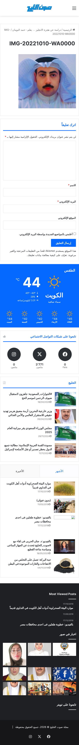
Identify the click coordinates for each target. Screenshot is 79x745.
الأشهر (59, 471)
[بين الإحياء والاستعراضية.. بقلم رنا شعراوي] (14, 673)
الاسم (72, 185)
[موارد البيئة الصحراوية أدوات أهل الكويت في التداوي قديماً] (64, 488)
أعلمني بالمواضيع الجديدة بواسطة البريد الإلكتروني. (46, 234)
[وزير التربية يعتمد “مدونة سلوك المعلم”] (14, 688)
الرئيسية (68, 29)
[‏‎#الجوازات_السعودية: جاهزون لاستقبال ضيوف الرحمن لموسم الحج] (65, 399)
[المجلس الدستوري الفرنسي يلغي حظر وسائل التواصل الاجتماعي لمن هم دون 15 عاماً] (64, 673)
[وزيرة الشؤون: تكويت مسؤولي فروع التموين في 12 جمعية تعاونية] (39, 649)
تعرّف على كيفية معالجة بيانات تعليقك (47, 255)
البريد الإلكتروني (66, 201)
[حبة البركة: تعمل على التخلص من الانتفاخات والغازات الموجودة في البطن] (64, 566)
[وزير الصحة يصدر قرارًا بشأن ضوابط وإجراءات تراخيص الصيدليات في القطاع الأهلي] (39, 673)
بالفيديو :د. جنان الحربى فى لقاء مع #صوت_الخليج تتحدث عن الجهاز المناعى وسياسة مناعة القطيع (29, 545)
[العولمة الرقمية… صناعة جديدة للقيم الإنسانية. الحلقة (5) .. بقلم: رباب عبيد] (14, 654)
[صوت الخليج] (39, 8)
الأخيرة (20, 471)
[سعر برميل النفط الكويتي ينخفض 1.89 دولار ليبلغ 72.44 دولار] (64, 688)
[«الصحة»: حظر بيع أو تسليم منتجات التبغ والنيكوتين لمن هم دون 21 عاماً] (64, 649)
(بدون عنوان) (43, 500)
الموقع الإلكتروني (67, 217)
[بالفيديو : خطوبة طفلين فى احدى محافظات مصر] (64, 526)
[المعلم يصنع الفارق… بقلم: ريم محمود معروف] (39, 688)
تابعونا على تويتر (66, 704)
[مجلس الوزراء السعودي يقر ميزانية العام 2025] (65, 433)
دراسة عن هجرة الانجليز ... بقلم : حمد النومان (36, 29)
